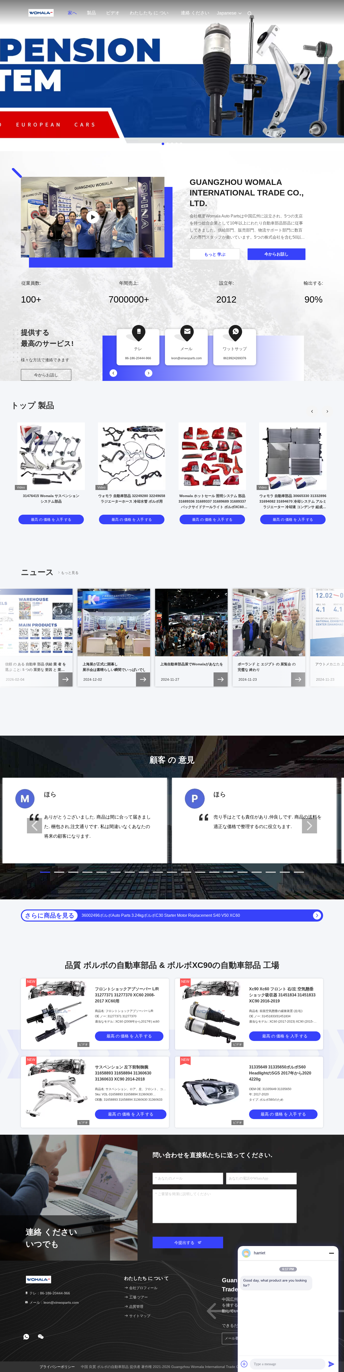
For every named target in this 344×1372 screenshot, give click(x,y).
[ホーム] (41, 13)
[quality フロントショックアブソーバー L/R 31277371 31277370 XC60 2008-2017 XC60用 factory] (56, 1014)
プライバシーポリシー (57, 1367)
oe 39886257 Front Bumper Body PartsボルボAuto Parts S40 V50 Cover (146, 915)
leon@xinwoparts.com (186, 358)
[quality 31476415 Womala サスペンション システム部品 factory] (51, 456)
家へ (72, 12)
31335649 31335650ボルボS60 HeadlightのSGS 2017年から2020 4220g (280, 1073)
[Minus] (331, 1253)
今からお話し (46, 375)
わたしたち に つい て (149, 15)
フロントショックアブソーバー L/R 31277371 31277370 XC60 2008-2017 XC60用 (127, 995)
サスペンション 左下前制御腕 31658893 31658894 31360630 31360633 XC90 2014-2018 (123, 1073)
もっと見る (70, 573)
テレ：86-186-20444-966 (49, 1293)
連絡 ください (195, 12)
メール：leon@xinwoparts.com (53, 1302)
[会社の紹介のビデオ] (92, 217)
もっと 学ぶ (214, 254)
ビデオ (113, 12)
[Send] (331, 1363)
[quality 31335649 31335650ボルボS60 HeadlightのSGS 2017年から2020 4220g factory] (211, 1092)
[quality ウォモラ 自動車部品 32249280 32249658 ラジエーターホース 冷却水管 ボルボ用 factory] (131, 456)
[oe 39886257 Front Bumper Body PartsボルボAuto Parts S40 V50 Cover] (317, 915)
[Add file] (244, 1363)
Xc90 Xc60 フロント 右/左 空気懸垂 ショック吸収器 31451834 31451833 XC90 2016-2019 (282, 995)
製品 (91, 12)
